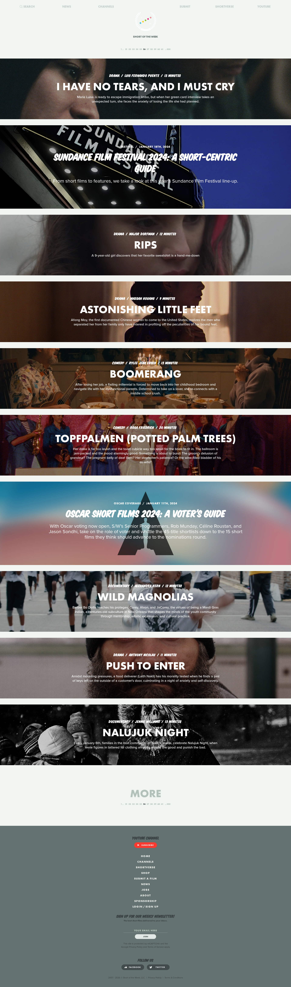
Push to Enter (145, 666)
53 (133, 49)
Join (145, 936)
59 (155, 49)
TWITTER (160, 967)
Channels (145, 861)
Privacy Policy (135, 947)
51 (126, 49)
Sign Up (152, 906)
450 (168, 49)
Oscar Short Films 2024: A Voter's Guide (145, 512)
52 (130, 49)
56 (144, 49)
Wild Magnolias (146, 597)
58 (151, 49)
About (145, 895)
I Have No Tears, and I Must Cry (145, 86)
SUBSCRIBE (147, 845)
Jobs (145, 889)
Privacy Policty (155, 977)
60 (158, 49)
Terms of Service (155, 947)
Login (137, 906)
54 (137, 49)
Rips (145, 245)
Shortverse (145, 867)
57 (148, 49)
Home (145, 856)
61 (162, 49)
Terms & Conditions (173, 977)
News (145, 884)
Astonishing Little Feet (145, 309)
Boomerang (145, 374)
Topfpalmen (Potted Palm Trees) (145, 438)
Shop (145, 873)
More (145, 793)
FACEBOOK (135, 967)
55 (140, 49)
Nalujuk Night (145, 732)
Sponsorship (145, 901)
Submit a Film (145, 878)
